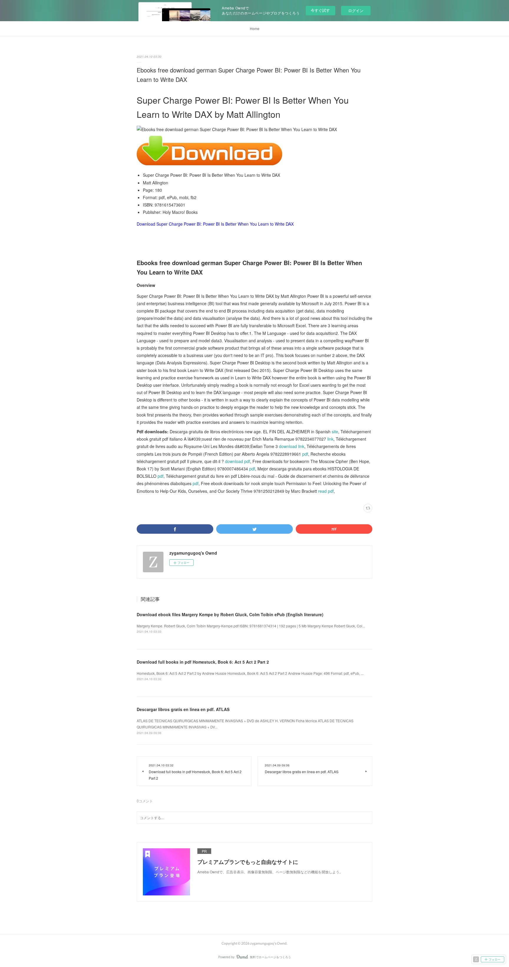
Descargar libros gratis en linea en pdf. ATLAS (183, 709)
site (335, 431)
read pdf (326, 491)
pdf (305, 454)
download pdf (237, 461)
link (330, 439)
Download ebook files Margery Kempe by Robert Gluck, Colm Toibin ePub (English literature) (230, 614)
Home (255, 28)
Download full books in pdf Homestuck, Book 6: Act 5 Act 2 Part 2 (203, 662)
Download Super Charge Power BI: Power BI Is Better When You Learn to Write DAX (215, 224)
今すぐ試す (320, 10)
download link (291, 446)
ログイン (355, 10)
